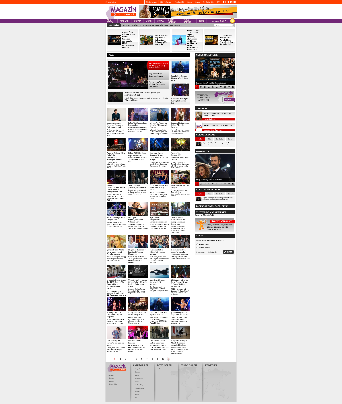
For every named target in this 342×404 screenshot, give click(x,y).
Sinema (137, 372)
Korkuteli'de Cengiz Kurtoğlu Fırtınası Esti (179, 101)
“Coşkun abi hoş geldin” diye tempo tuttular (157, 252)
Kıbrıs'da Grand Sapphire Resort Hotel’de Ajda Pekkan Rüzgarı (159, 156)
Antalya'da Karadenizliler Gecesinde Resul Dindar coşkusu (180, 156)
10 (163, 359)
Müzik (137, 375)
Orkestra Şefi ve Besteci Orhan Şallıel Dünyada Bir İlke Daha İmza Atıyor (137, 283)
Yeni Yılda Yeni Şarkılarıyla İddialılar (137, 186)
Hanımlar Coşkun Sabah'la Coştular (178, 251)
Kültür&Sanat (139, 388)
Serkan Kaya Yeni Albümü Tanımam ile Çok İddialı (157, 84)
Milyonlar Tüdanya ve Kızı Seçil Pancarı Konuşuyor (137, 252)
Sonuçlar (201, 252)
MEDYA (160, 21)
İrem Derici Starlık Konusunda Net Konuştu (157, 282)
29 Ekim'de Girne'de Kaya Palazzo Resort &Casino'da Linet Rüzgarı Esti (179, 283)
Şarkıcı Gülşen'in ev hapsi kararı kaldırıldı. (180, 314)
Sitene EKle (113, 384)
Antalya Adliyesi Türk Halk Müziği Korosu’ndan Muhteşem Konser (116, 156)
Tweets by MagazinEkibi (204, 215)
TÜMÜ (201, 21)
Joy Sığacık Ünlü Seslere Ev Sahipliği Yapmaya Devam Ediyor (158, 65)
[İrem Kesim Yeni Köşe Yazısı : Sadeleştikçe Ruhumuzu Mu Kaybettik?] (146, 44)
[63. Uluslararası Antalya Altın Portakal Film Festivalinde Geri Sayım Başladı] (211, 44)
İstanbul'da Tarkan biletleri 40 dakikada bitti (179, 78)
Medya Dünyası (140, 385)
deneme (161, 369)
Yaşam (137, 394)
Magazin (138, 369)
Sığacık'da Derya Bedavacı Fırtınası (156, 75)
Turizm (137, 391)
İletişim (111, 378)
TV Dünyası (139, 378)
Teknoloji (138, 398)
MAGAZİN (124, 21)
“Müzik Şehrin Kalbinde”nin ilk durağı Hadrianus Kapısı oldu (178, 221)
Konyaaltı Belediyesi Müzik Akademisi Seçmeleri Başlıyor (179, 343)
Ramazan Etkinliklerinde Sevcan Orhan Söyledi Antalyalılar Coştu (116, 188)
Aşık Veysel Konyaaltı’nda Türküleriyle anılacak (158, 220)
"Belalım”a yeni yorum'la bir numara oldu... (115, 343)
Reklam (111, 381)
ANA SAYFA (110, 21)
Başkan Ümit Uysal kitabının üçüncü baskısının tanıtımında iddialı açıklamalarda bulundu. (218, 144)
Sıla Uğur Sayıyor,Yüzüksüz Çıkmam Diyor (135, 220)
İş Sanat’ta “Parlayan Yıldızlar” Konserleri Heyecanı (158, 125)
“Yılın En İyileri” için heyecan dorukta (158, 314)
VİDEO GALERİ (187, 21)
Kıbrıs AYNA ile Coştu (137, 153)
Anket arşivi (212, 252)
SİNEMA (137, 21)
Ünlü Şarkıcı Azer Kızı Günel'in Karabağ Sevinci (159, 187)
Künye (111, 375)
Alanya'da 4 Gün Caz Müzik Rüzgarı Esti (137, 314)
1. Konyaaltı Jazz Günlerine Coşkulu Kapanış (114, 315)
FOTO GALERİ (172, 21)
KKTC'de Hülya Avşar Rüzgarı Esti (116, 219)
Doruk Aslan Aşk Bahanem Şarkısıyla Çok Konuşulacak (115, 125)
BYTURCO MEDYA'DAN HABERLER (218, 126)
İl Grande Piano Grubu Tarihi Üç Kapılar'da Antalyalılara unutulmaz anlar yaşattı (116, 284)
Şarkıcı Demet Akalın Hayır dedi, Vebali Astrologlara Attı (115, 252)
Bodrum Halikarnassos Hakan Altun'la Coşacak (180, 125)
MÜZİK (149, 21)
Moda (137, 381)
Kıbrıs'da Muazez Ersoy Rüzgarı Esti (138, 124)
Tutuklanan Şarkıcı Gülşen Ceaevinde (157, 342)
